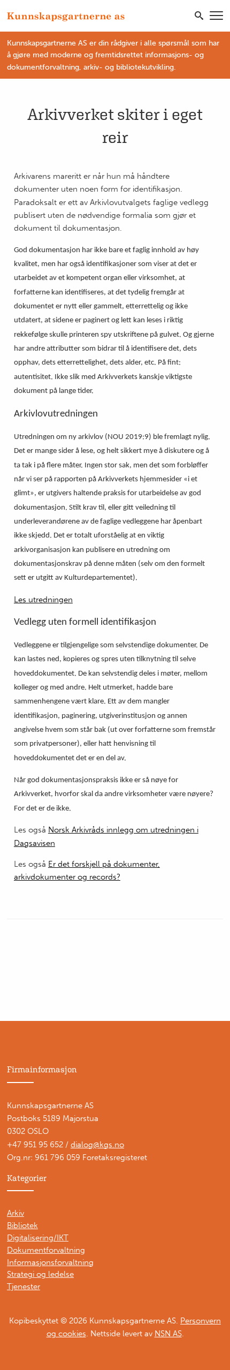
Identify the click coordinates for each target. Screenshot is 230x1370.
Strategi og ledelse (40, 1274)
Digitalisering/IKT (37, 1238)
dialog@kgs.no (97, 1144)
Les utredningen (43, 599)
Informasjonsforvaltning (50, 1262)
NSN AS (168, 1333)
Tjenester (23, 1286)
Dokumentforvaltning (46, 1250)
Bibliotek (22, 1225)
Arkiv (15, 1213)
